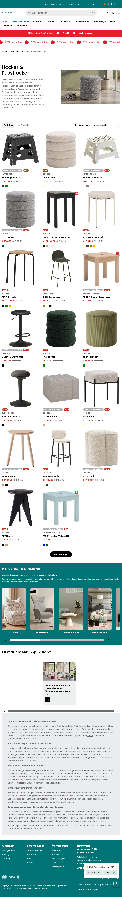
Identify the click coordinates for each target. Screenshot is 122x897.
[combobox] (111, 4)
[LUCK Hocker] (101, 448)
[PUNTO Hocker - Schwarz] (3, 306)
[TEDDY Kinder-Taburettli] (101, 269)
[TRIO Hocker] (20, 448)
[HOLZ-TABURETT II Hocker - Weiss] (50, 246)
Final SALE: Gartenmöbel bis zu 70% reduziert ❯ (61, 4)
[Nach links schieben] (5, 639)
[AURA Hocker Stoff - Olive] (91, 246)
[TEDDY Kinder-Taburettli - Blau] (44, 545)
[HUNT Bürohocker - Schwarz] (3, 425)
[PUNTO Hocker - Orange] (10, 306)
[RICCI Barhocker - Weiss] (47, 306)
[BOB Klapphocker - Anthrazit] (3, 186)
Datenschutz (90, 884)
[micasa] (7, 13)
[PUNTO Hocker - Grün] (6, 306)
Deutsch (111, 4)
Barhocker (48, 293)
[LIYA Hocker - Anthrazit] (3, 246)
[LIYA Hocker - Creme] (44, 186)
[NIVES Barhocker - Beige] (44, 485)
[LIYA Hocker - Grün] (44, 365)
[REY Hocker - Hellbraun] (6, 545)
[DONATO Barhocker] (20, 328)
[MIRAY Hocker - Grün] (84, 365)
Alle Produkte (16, 51)
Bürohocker (8, 413)
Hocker (46, 174)
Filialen (94, 4)
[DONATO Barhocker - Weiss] (6, 365)
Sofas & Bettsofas (28, 738)
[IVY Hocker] (101, 388)
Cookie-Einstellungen (88, 889)
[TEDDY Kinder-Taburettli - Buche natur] (84, 306)
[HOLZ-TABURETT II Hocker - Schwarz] (44, 246)
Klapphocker (8, 174)
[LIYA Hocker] (61, 149)
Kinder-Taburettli (91, 293)
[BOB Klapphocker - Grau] (87, 186)
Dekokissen (87, 799)
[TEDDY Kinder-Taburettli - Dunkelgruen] (47, 545)
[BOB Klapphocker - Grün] (6, 186)
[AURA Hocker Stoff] (101, 209)
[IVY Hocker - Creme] (84, 425)
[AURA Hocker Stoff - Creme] (84, 246)
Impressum (103, 884)
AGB (80, 884)
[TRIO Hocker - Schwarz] (6, 485)
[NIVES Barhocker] (61, 448)
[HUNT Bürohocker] (20, 388)
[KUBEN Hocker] (61, 388)
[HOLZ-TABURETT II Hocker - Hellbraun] (47, 246)
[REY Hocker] (20, 507)
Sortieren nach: (82, 125)
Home (5, 51)
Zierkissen (24, 802)
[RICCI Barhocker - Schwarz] (50, 306)
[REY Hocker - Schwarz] (3, 545)
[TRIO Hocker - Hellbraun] (3, 485)
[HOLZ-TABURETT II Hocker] (61, 209)
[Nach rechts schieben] (108, 639)
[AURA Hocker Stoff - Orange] (94, 246)
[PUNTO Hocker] (20, 269)
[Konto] (118, 12)
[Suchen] (93, 13)
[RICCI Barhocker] (61, 269)
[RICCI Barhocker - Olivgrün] (44, 306)
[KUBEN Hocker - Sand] (44, 425)
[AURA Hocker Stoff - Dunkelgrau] (87, 246)
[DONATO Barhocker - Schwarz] (3, 365)
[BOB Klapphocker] (20, 149)
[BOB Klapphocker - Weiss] (84, 186)
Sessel (90, 735)
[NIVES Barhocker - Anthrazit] (47, 485)
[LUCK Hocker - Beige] (84, 485)
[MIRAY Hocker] (101, 328)
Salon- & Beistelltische (18, 782)
